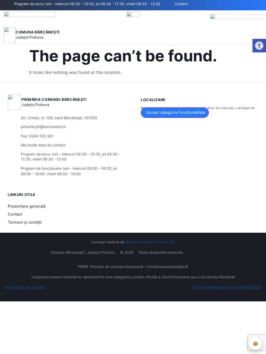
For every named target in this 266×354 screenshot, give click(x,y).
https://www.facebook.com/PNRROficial (227, 287)
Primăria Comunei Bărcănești (54, 99)
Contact (15, 214)
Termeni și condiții (25, 222)
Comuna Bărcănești (38, 32)
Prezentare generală (26, 206)
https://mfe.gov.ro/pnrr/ (25, 287)
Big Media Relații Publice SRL (150, 242)
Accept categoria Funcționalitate (175, 112)
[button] (250, 35)
